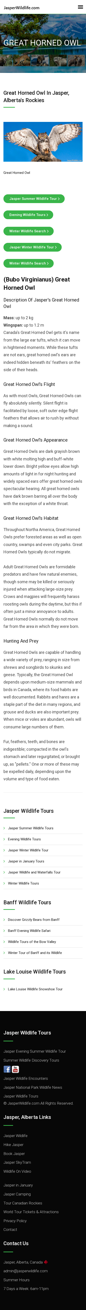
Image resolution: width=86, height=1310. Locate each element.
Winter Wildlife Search (27, 231)
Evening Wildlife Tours (27, 215)
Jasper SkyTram (17, 1162)
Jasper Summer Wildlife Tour (33, 199)
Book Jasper (14, 1153)
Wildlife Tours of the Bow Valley (32, 942)
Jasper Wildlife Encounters (25, 1078)
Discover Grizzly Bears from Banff (34, 920)
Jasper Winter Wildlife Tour (31, 247)
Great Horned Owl (16, 173)
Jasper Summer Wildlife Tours (30, 828)
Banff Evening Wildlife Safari (29, 931)
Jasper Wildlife (15, 1135)
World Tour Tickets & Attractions (31, 1211)
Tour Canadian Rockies (22, 1203)
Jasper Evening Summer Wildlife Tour (34, 1051)
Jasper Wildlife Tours (20, 1096)
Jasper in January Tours (26, 861)
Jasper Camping (17, 1194)
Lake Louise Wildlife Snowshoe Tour (35, 989)
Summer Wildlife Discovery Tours (31, 1060)
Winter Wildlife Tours (23, 883)
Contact (10, 1229)
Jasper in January (18, 1185)
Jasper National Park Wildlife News (32, 1087)
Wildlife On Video (17, 1171)
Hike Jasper (13, 1144)
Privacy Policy (15, 1220)
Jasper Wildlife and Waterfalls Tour (34, 872)
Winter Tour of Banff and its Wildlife (35, 953)
